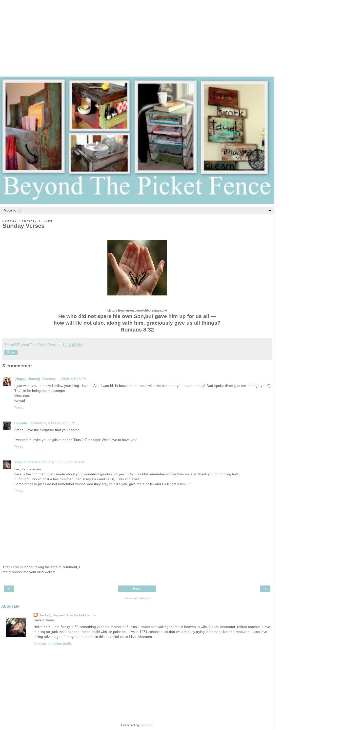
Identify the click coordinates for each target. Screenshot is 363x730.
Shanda (20, 423)
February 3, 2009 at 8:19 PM (61, 462)
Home (137, 588)
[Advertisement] (181, 34)
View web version (137, 598)
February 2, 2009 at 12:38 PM (52, 423)
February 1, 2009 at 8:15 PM (64, 379)
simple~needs (26, 462)
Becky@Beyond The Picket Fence (67, 615)
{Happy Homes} (27, 379)
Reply (18, 408)
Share (11, 352)
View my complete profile (53, 644)
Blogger (146, 725)
